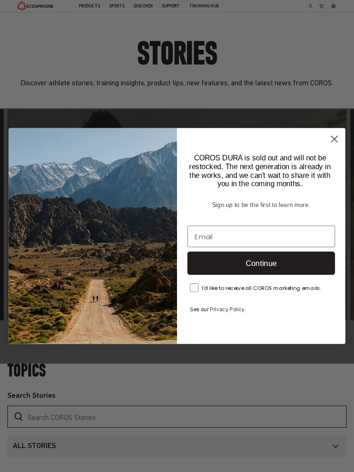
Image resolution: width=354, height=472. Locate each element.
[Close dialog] (334, 139)
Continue (261, 263)
